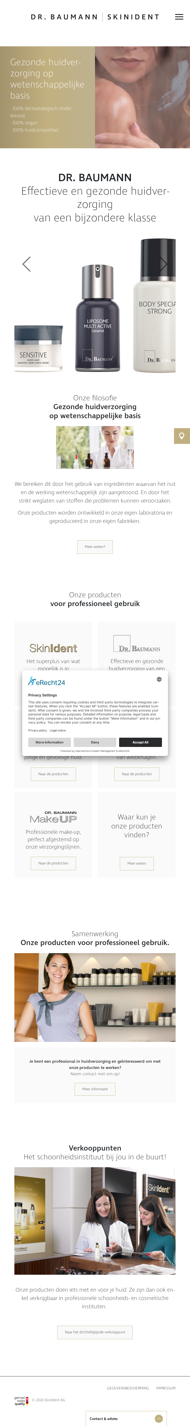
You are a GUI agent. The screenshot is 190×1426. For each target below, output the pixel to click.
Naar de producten (53, 774)
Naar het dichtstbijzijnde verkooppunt (95, 1332)
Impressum (166, 1388)
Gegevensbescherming (128, 1388)
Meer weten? (95, 546)
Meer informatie (95, 1089)
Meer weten (136, 863)
